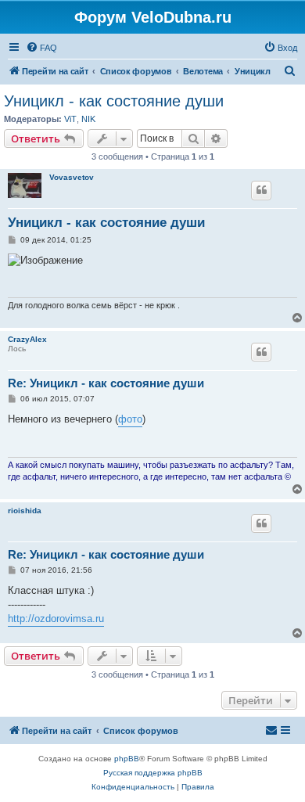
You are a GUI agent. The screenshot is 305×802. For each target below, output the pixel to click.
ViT (70, 119)
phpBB (126, 758)
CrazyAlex (27, 339)
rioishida (24, 510)
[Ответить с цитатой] (261, 190)
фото (130, 419)
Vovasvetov (71, 177)
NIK (88, 119)
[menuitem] (41, 47)
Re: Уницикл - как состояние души (106, 383)
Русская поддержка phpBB (153, 772)
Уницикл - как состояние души (114, 101)
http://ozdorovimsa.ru (56, 618)
